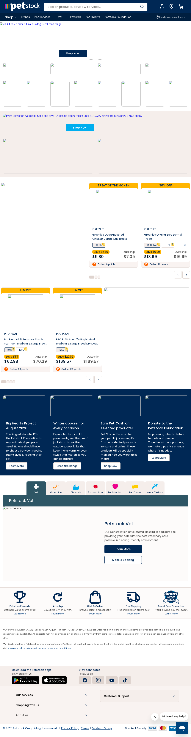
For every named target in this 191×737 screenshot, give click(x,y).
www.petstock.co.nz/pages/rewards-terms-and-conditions (39, 648)
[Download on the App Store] (54, 680)
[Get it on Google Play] (25, 680)
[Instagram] (98, 680)
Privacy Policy (70, 728)
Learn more (171, 613)
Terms (85, 728)
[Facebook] (85, 680)
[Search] (142, 7)
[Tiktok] (125, 680)
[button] (51, 695)
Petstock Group (102, 728)
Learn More (20, 613)
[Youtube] (112, 680)
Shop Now (72, 53)
